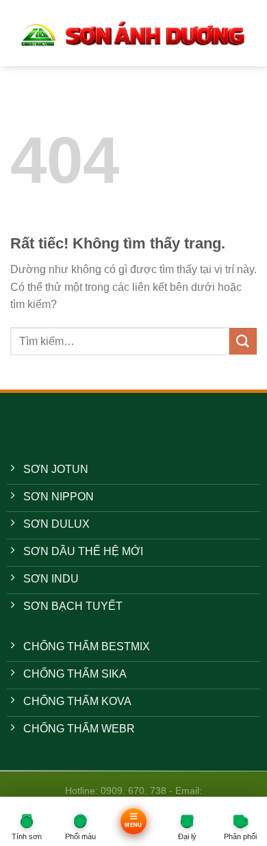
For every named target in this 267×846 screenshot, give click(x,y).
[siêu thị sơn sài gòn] (133, 33)
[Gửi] (243, 341)
